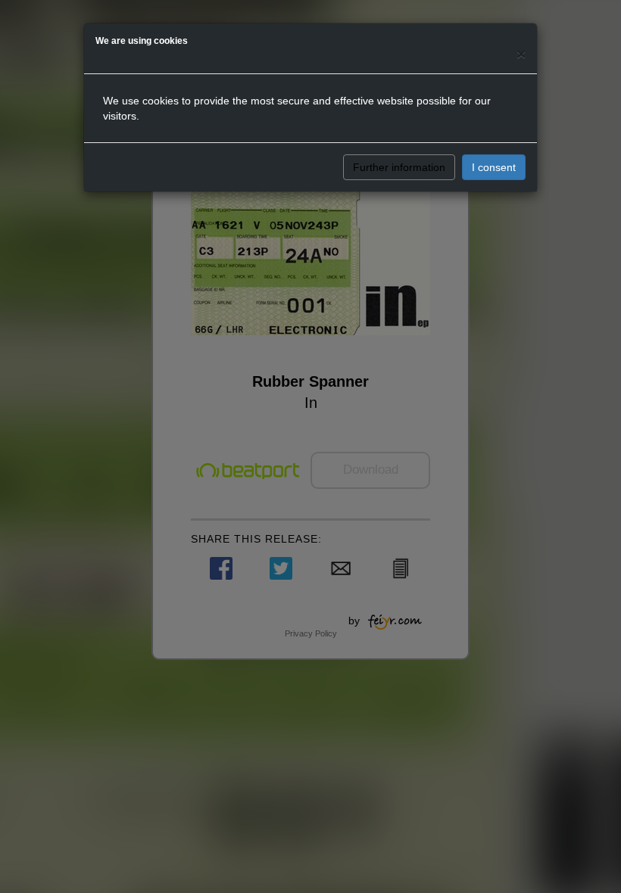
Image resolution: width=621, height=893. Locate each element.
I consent (494, 167)
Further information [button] (399, 167)
